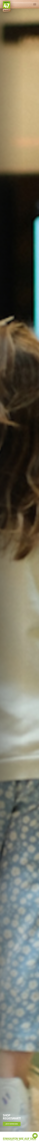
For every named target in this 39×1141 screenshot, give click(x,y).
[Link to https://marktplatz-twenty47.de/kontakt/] (35, 1135)
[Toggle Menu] (35, 4)
